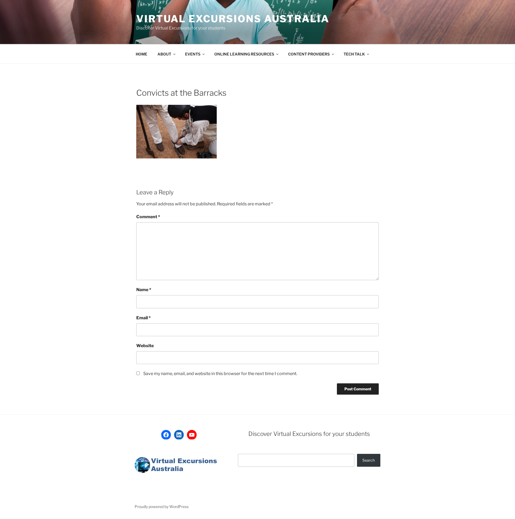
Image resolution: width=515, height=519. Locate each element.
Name (143, 289)
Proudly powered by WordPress (162, 506)
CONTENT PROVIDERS (309, 54)
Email (143, 317)
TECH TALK (354, 54)
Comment (148, 216)
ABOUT (164, 54)
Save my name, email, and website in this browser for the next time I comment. (220, 373)
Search (368, 460)
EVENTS (192, 54)
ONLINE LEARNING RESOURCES (244, 54)
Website (145, 345)
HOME (141, 54)
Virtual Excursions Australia (232, 19)
